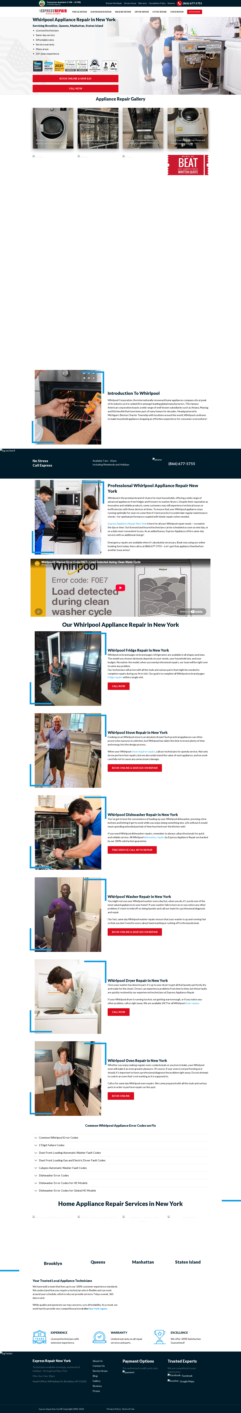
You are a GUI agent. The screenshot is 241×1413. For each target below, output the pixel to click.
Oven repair (177, 12)
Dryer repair (142, 12)
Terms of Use (128, 1409)
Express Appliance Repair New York (127, 523)
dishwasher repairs (154, 837)
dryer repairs (192, 1003)
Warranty (142, 3)
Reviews (171, 3)
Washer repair (123, 12)
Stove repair (159, 12)
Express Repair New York (49, 1409)
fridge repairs (115, 677)
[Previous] (32, 130)
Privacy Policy (114, 1409)
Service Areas (130, 3)
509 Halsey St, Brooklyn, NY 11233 (66, 1381)
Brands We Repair (114, 3)
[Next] (209, 130)
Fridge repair (79, 12)
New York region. (98, 1308)
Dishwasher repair (101, 12)
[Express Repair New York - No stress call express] (53, 12)
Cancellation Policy (157, 3)
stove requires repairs (143, 751)
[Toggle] (36, 1138)
